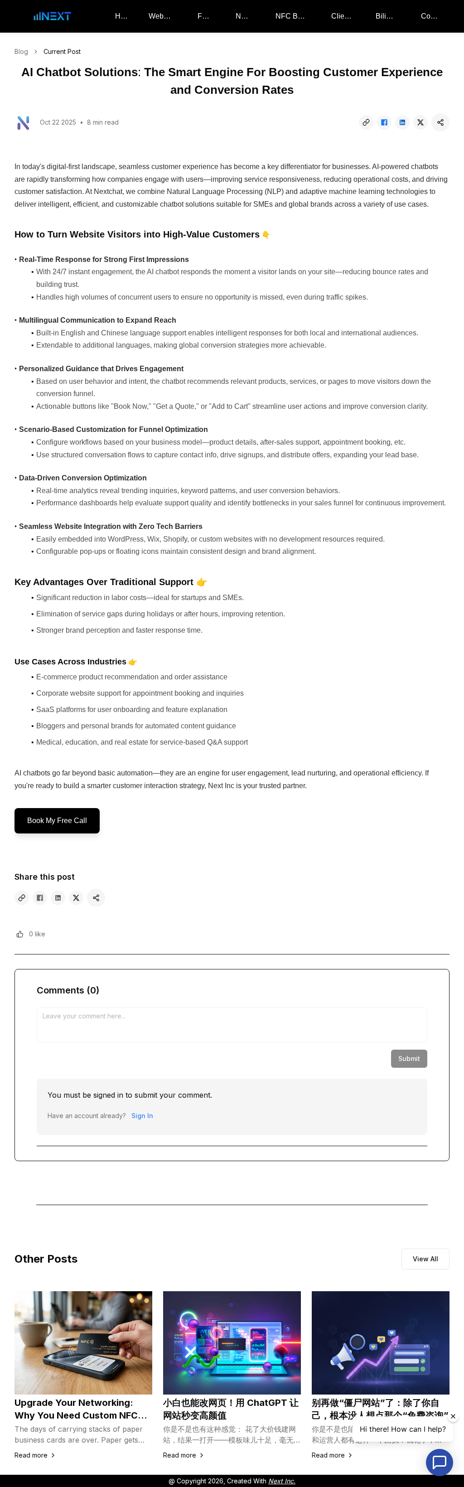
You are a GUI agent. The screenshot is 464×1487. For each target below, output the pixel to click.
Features (206, 16)
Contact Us (431, 16)
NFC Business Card (293, 16)
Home (121, 16)
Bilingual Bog (388, 16)
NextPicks (246, 16)
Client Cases (343, 16)
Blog (21, 51)
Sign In (142, 1115)
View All (425, 1259)
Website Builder (163, 16)
